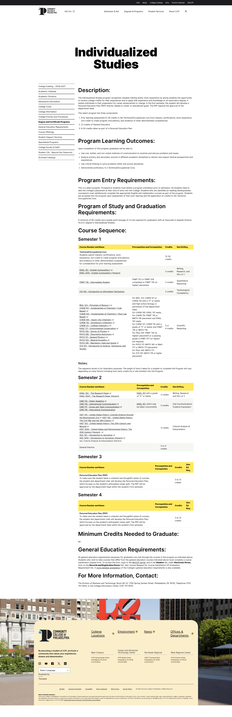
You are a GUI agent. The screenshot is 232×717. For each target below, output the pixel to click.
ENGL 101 (141, 393)
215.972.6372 (149, 662)
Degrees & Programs (133, 11)
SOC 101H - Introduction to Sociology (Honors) (101, 438)
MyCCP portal (138, 562)
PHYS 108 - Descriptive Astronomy (96, 334)
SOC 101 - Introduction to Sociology (96, 435)
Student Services (156, 11)
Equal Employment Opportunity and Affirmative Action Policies (82, 700)
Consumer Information (74, 689)
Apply (144, 3)
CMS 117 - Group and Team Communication (100, 407)
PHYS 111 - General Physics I (92, 337)
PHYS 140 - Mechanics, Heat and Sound (98, 343)
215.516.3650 (122, 662)
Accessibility (88, 689)
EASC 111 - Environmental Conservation (98, 328)
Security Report (127, 689)
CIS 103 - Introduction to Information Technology (102, 291)
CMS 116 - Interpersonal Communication (98, 404)
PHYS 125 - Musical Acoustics (93, 340)
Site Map (62, 689)
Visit (138, 3)
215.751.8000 (95, 662)
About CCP (174, 11)
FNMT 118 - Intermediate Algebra (95, 282)
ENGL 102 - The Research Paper (94, 393)
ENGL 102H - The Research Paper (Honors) (99, 396)
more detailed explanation (108, 568)
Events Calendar (178, 3)
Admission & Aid (111, 11)
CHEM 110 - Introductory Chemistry (96, 322)
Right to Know (115, 689)
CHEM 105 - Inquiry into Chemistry (95, 320)
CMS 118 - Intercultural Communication (97, 410)
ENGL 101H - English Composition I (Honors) (100, 273)
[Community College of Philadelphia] (47, 11)
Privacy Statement (101, 689)
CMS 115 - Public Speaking (92, 401)
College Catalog (156, 3)
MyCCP (191, 3)
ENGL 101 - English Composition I (95, 270)
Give (167, 3)
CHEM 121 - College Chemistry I (94, 325)
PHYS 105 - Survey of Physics (93, 331)
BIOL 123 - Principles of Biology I (95, 305)
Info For (68, 11)
